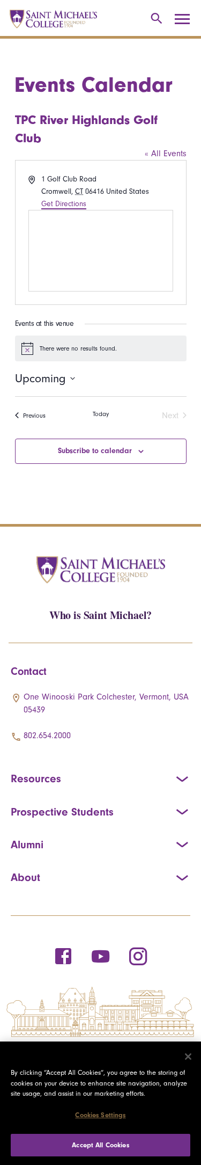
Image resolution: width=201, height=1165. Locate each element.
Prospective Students (62, 811)
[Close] (188, 1056)
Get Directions (63, 203)
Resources (36, 778)
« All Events (166, 153)
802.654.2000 (47, 735)
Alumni (27, 844)
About (25, 877)
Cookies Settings (100, 1115)
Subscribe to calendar (95, 450)
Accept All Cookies (100, 1145)
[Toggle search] (154, 19)
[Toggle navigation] (186, 19)
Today (101, 414)
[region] (100, 1103)
